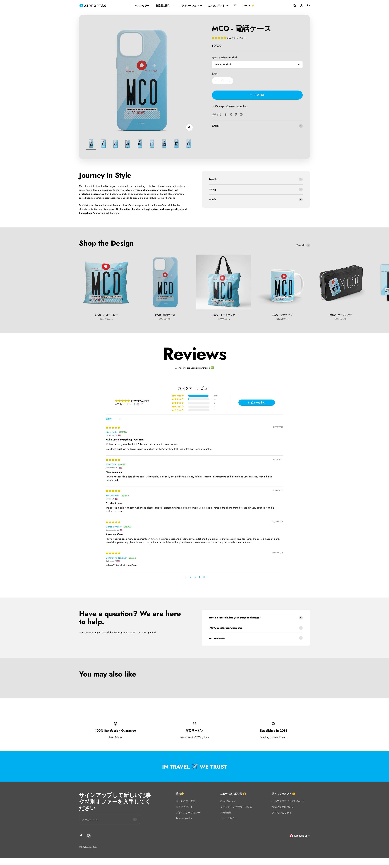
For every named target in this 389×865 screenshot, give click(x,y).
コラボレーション (189, 5)
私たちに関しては (185, 801)
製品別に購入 (163, 5)
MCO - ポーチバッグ (341, 315)
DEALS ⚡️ (248, 5)
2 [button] (190, 577)
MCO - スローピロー (106, 315)
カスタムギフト (216, 5)
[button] (219, 38)
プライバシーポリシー (188, 812)
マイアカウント (184, 807)
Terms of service (184, 818)
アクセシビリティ (281, 812)
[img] (113, 427)
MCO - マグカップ (282, 315)
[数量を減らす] (216, 80)
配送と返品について (283, 807)
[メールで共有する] (241, 114)
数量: (214, 74)
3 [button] (195, 577)
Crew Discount (227, 801)
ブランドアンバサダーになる (236, 807)
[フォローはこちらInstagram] (89, 836)
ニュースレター (228, 818)
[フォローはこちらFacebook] (81, 836)
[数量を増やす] (228, 80)
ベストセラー (142, 5)
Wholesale (225, 812)
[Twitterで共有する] (230, 114)
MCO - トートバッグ (224, 315)
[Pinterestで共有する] (236, 114)
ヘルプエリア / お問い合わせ (288, 801)
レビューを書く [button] (256, 402)
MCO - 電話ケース (165, 315)
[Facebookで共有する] (225, 114)
